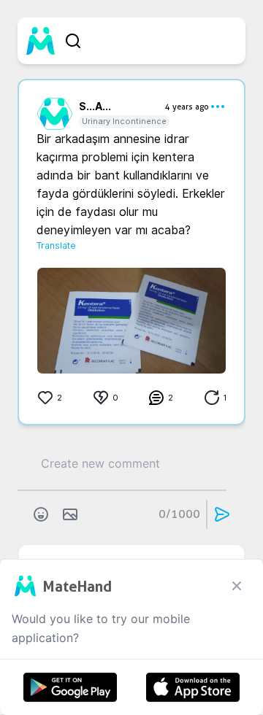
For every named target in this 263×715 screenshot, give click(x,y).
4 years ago (187, 106)
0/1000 (179, 514)
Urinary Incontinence (124, 121)
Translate (56, 245)
